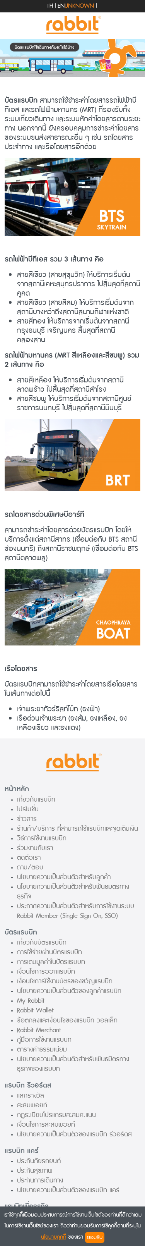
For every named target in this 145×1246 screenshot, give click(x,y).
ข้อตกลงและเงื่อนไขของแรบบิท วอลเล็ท (67, 1020)
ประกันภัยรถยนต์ (39, 1161)
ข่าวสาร (27, 818)
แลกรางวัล (30, 1095)
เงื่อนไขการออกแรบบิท (46, 971)
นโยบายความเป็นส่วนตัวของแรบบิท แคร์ (68, 1190)
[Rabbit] (72, 25)
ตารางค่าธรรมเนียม (42, 1049)
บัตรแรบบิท (21, 932)
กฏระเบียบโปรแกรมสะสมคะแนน (56, 1114)
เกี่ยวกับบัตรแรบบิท (42, 942)
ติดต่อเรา (29, 857)
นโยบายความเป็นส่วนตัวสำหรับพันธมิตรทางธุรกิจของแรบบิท (73, 1063)
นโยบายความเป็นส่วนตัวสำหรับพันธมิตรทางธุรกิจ (73, 891)
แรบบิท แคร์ (22, 1151)
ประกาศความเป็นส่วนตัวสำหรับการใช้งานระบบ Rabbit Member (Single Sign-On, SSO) (75, 910)
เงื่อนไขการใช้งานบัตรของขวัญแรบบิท (65, 981)
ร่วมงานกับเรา (35, 848)
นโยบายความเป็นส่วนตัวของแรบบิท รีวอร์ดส (74, 1134)
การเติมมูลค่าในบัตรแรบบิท (51, 961)
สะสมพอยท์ (32, 1105)
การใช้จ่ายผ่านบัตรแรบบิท (49, 952)
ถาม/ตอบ (30, 867)
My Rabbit (30, 1000)
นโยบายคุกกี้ (53, 1237)
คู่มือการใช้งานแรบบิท (44, 1039)
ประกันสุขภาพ (35, 1170)
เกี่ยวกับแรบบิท (36, 799)
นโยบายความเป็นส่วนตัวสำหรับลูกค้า (64, 877)
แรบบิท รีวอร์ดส (28, 1085)
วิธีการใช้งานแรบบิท (42, 838)
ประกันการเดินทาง (40, 1180)
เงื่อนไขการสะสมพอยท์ (46, 1124)
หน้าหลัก (17, 789)
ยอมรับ (94, 1237)
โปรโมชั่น (28, 809)
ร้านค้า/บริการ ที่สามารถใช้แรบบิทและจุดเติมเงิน (77, 828)
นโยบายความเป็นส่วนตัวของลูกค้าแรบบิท (69, 990)
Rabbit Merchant (39, 1030)
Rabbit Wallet (35, 1010)
